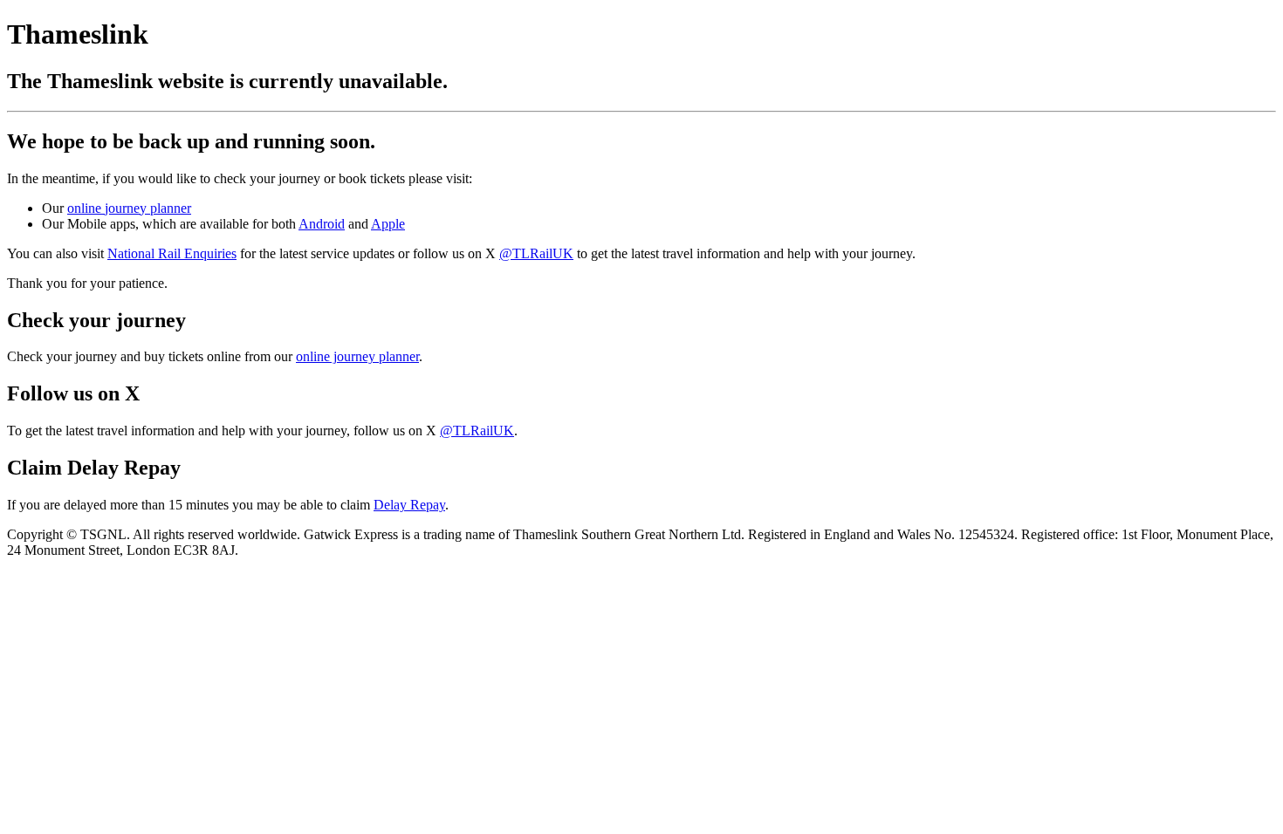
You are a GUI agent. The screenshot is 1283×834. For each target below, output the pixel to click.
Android (321, 223)
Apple (388, 223)
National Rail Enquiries (172, 253)
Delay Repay (409, 504)
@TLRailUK (536, 253)
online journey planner (129, 208)
